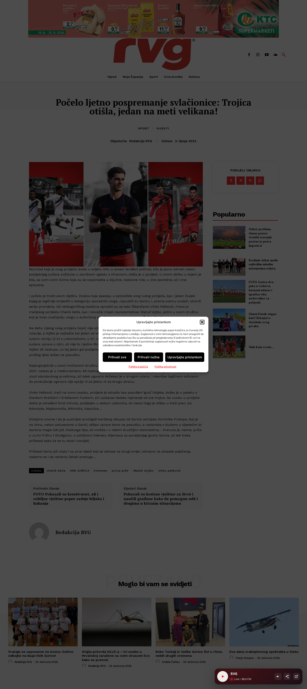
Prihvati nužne (149, 357)
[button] (202, 322)
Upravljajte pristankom (184, 357)
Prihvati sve (117, 357)
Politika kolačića (138, 366)
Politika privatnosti (165, 366)
